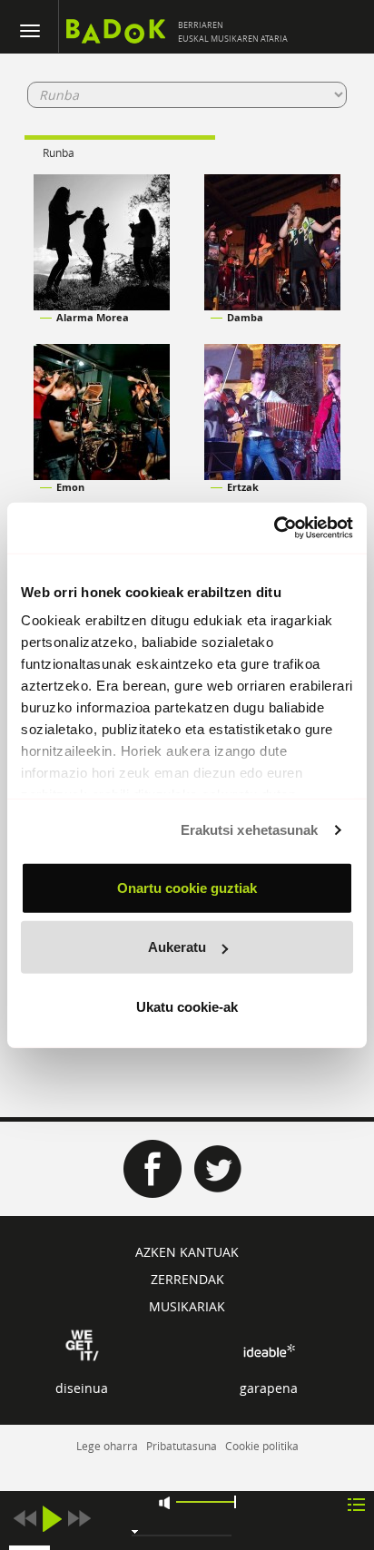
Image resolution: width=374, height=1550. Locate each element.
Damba (245, 317)
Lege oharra (107, 1445)
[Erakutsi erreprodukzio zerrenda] (356, 1503)
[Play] (51, 1519)
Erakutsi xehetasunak (250, 830)
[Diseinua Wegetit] (82, 1343)
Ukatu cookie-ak (187, 1006)
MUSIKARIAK (187, 1306)
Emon (70, 487)
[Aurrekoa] (24, 1519)
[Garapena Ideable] (268, 1350)
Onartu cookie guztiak (187, 887)
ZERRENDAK (187, 1279)
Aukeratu (177, 947)
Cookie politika (262, 1445)
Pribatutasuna (181, 1445)
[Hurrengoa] (79, 1519)
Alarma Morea (92, 317)
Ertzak (243, 487)
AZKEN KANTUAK (187, 1252)
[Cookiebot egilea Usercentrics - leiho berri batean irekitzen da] (273, 528)
